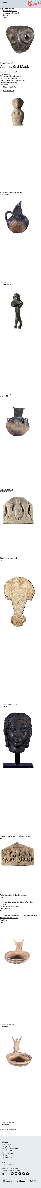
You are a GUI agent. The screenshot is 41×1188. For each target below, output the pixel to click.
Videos (5, 17)
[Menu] (5, 4)
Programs (6, 1146)
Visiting (5, 1142)
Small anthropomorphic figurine (11, 192)
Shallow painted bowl (7, 1024)
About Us (6, 1155)
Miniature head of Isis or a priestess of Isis (15, 836)
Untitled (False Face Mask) (9, 906)
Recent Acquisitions (10, 11)
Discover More (8, 91)
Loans (5, 15)
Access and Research (11, 13)
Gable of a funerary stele (8, 558)
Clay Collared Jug (6, 490)
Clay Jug (3, 282)
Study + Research (10, 1149)
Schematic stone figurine (9, 704)
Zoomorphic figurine (7, 394)
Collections (7, 1151)
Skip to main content (7, 9)
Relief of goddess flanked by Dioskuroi (13, 895)
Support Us (7, 1157)
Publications (7, 1153)
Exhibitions (7, 1144)
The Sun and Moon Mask (9, 918)
